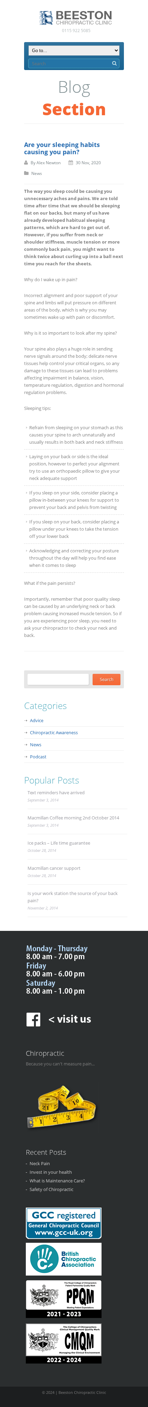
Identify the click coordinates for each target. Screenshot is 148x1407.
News (36, 173)
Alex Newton (48, 163)
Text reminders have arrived (56, 792)
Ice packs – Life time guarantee (59, 843)
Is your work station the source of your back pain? (73, 897)
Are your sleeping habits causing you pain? (62, 148)
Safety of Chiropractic (51, 1189)
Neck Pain (40, 1163)
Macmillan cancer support (54, 868)
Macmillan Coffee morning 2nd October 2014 (73, 818)
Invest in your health (51, 1172)
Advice (36, 720)
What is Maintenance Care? (57, 1181)
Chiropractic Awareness (54, 732)
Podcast (38, 757)
